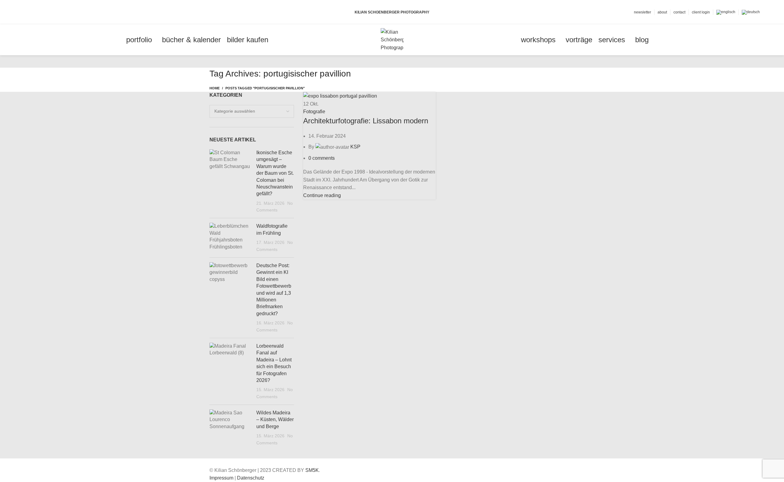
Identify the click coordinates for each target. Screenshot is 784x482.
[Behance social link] (48, 12)
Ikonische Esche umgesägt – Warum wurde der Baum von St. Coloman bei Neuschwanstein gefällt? (275, 173)
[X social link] (34, 12)
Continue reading (322, 195)
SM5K (312, 470)
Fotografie (314, 111)
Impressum (221, 477)
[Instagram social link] (41, 12)
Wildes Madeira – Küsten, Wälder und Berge (275, 419)
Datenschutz (250, 477)
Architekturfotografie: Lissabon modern (365, 121)
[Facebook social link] (27, 12)
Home (214, 88)
